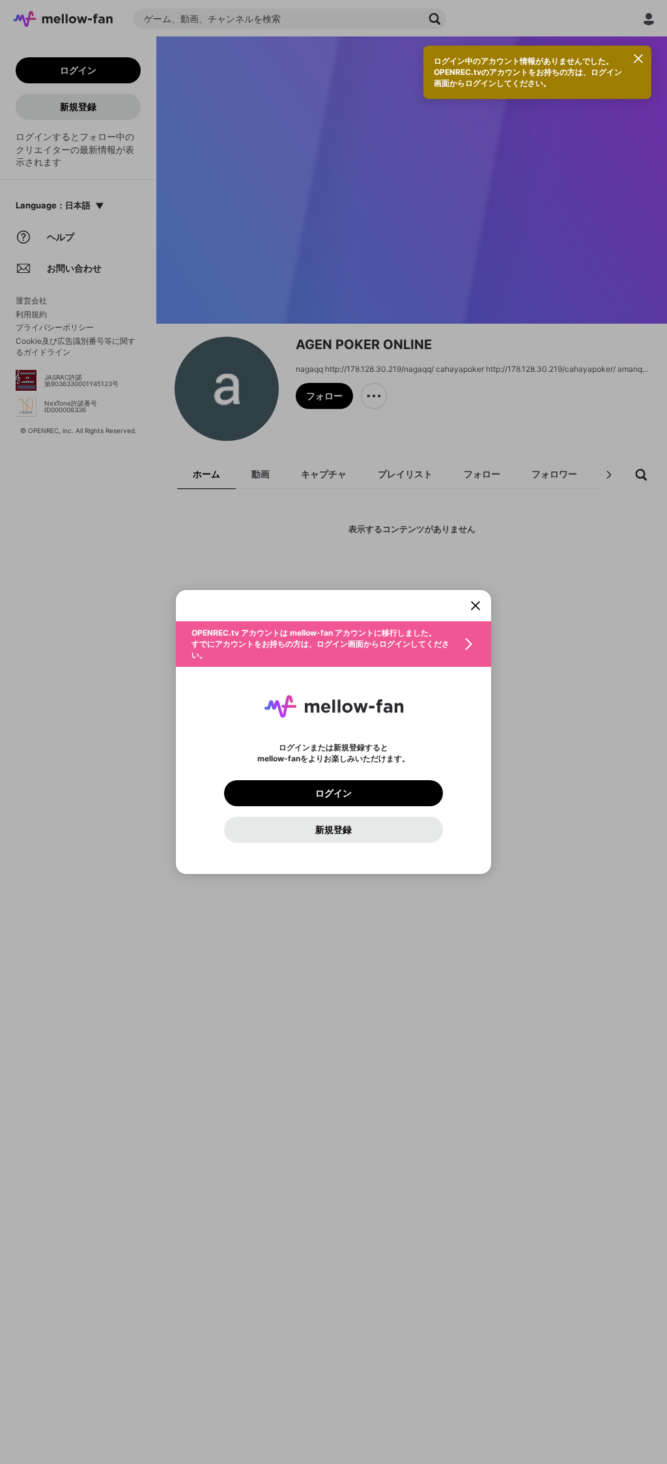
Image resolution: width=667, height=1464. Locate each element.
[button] (333, 644)
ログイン (333, 793)
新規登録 (333, 829)
